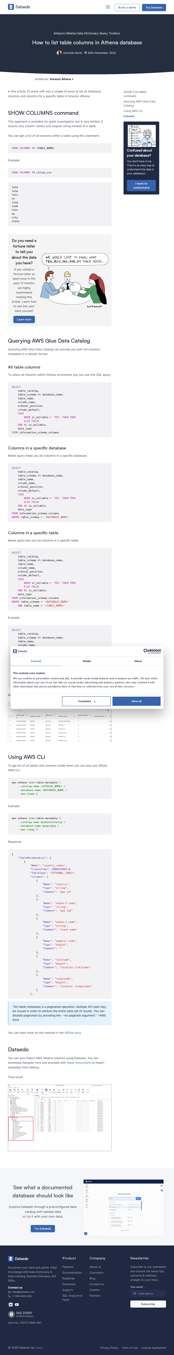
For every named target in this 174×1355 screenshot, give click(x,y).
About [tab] (138, 660)
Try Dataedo (42, 1228)
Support (67, 1290)
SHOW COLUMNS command (135, 94)
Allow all (136, 701)
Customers (96, 1272)
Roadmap (68, 1278)
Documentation (72, 1272)
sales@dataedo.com (23, 1292)
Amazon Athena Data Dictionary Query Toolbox (87, 33)
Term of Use (130, 1347)
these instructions (79, 1062)
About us (95, 1267)
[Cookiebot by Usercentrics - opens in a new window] (146, 651)
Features (67, 1267)
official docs (73, 1032)
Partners (95, 1295)
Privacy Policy (109, 1347)
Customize (84, 701)
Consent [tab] (36, 660)
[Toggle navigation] (107, 7)
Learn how (24, 319)
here (38, 1062)
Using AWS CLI (133, 111)
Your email (137, 1286)
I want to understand (141, 185)
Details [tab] (87, 660)
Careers (95, 1290)
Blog (92, 1278)
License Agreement (153, 1347)
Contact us (97, 1284)
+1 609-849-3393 (21, 1296)
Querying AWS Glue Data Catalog (139, 103)
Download (68, 1284)
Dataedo (129, 116)
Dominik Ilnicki (72, 53)
